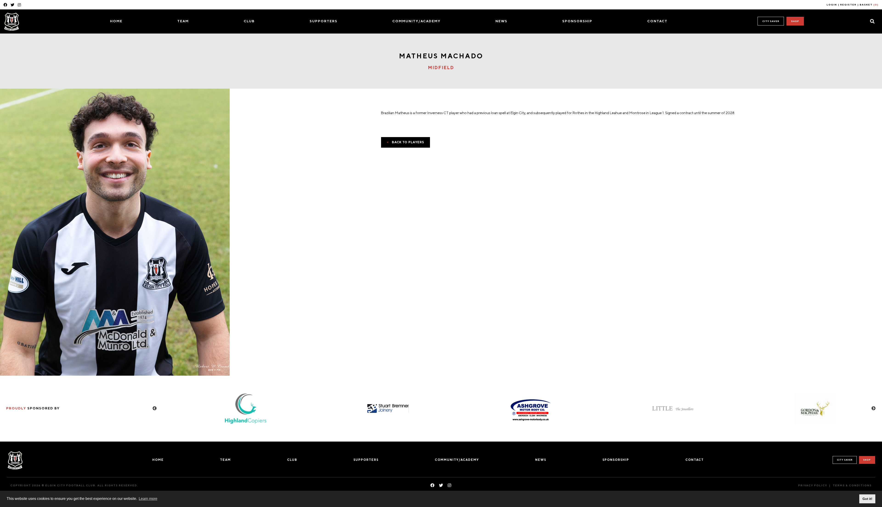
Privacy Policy (812, 485)
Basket (869, 4)
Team (183, 21)
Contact (657, 21)
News (501, 21)
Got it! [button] (867, 499)
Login (832, 4)
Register (848, 4)
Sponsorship (577, 21)
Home (116, 21)
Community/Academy (416, 21)
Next (873, 408)
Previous (154, 408)
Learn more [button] (148, 499)
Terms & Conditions (852, 485)
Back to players (405, 142)
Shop (795, 21)
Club (249, 21)
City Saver (770, 21)
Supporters (323, 21)
